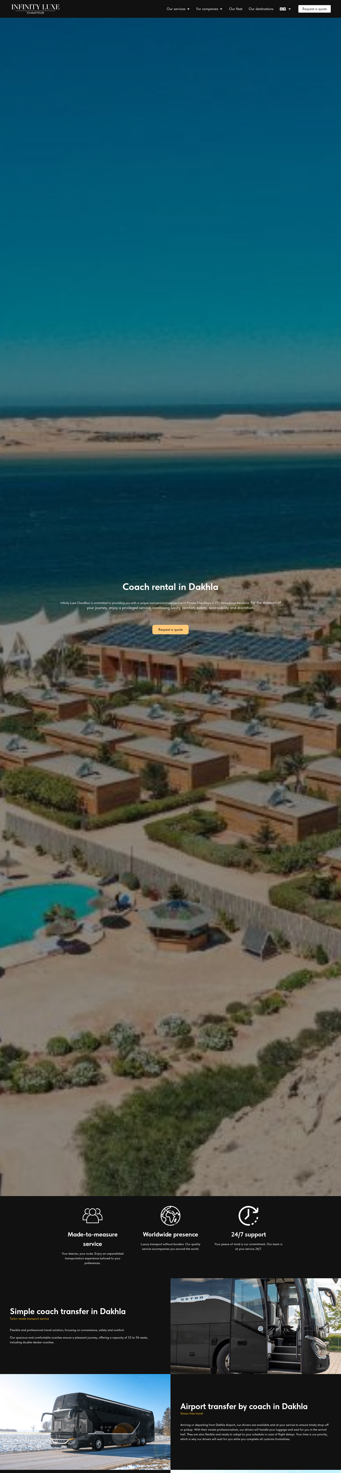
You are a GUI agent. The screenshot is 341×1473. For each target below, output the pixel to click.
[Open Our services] (188, 8)
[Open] (289, 8)
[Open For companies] (221, 8)
